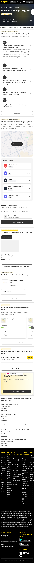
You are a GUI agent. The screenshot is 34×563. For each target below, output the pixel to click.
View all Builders (16, 298)
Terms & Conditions (3, 483)
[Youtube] (27, 553)
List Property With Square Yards (17, 459)
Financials (3, 462)
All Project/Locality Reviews (25, 477)
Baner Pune (4, 416)
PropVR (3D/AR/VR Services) (15, 470)
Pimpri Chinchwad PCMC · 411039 (10, 7)
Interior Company (9, 483)
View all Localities (16, 342)
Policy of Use (3, 487)
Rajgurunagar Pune (5, 406)
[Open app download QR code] (32, 12)
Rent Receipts (25, 485)
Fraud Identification (4, 490)
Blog (30, 455)
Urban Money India (9, 473)
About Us (3, 455)
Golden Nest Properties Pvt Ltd (16, 280)
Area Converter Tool (25, 502)
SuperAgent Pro (16, 488)
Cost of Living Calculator (25, 469)
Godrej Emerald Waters (6, 431)
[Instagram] (20, 555)
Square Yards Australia (9, 467)
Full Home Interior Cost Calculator (25, 498)
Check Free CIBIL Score (25, 488)
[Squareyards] (4, 2)
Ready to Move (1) (8, 291)
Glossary (31, 457)
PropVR (9, 488)
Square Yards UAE (10, 463)
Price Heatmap (25, 457)
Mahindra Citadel (5, 433)
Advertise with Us (17, 474)
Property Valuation (24, 459)
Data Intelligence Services (17, 481)
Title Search (25, 462)
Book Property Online (9, 494)
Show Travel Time (18, 222)
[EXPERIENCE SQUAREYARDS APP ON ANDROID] (25, 541)
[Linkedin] (24, 553)
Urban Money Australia (9, 479)
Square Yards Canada (9, 458)
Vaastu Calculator (24, 465)
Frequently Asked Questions (3, 466)
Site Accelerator (16, 467)
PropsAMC (10, 490)
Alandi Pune (4, 408)
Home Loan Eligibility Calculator (24, 492)
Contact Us (4, 476)
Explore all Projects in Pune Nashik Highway (16, 266)
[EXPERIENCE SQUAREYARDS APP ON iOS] (24, 545)
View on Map (17, 144)
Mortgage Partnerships (16, 485)
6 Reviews (30, 359)
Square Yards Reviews (3, 472)
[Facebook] (20, 553)
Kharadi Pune (4, 418)
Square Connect (16, 462)
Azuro (8, 486)
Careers (3, 457)
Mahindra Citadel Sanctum (7, 441)
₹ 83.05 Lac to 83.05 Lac (8, 259)
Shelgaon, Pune (11, 319)
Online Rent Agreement (25, 482)
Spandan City (4, 426)
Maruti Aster (4, 443)
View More (17, 113)
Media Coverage (3, 459)
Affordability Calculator (25, 473)
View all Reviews (16, 369)
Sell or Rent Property (16, 2)
